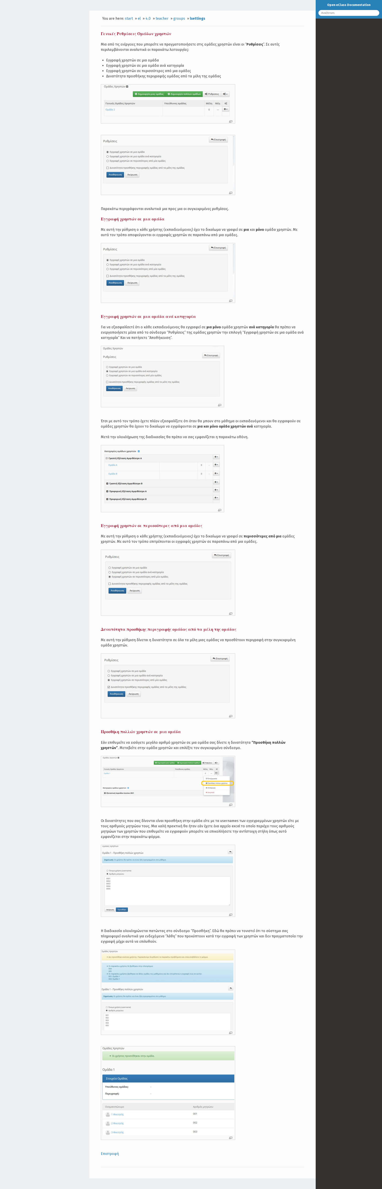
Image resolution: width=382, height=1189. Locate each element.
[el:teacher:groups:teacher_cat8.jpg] (162, 506)
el (139, 18)
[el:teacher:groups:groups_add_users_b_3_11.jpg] (168, 911)
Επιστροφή (110, 1154)
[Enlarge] (230, 121)
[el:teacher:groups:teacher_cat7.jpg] (162, 401)
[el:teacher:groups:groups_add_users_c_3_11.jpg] (168, 1029)
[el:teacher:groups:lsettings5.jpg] (168, 713)
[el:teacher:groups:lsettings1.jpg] (168, 118)
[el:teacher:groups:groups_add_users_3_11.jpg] (168, 801)
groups (179, 18)
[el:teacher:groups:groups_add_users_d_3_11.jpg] (168, 1134)
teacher (162, 18)
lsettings (197, 18)
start (129, 18)
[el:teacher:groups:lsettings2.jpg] (168, 189)
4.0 (148, 18)
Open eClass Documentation (349, 5)
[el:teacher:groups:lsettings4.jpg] (168, 610)
